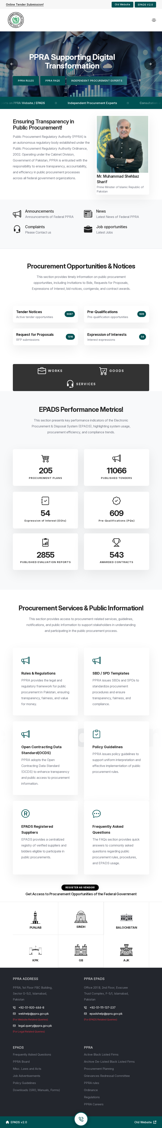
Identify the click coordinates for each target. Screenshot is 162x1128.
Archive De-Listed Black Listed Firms (109, 1061)
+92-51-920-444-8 (31, 1007)
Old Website (122, 4)
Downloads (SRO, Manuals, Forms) (36, 1090)
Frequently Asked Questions (32, 1054)
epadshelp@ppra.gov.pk (105, 1013)
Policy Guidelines (24, 1083)
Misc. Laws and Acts (27, 1069)
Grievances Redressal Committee (107, 1076)
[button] (12, 64)
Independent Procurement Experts (76, 103)
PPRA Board (21, 1061)
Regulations (92, 1097)
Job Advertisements (26, 1076)
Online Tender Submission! (25, 4)
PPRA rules (91, 1083)
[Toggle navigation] (154, 20)
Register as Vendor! (80, 887)
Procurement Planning (99, 1069)
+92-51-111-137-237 (102, 1007)
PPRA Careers (94, 1104)
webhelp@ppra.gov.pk (33, 1013)
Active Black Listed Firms (101, 1054)
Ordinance (91, 1090)
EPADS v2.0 (145, 4)
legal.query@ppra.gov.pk (35, 1026)
